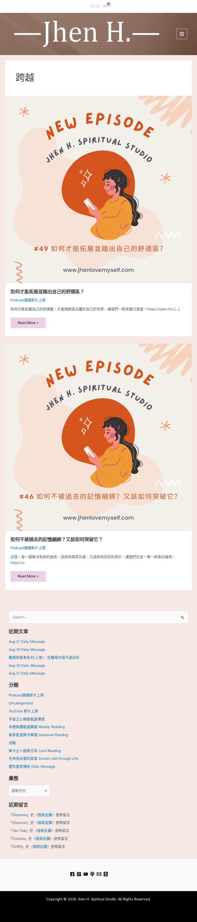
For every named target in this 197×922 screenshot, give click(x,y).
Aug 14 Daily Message (27, 665)
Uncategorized (21, 703)
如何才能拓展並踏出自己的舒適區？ (47, 291)
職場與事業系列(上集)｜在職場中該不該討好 (44, 657)
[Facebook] (72, 874)
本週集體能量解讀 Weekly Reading (37, 727)
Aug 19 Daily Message (27, 649)
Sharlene (19, 815)
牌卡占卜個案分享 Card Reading (35, 751)
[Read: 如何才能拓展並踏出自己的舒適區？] (98, 189)
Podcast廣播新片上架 (28, 300)
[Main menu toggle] (181, 34)
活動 (12, 743)
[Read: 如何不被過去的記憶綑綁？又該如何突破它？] (98, 437)
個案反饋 (45, 815)
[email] (99, 874)
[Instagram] (79, 874)
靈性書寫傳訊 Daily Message (32, 766)
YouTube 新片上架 (23, 711)
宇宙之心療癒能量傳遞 (27, 719)
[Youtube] (85, 874)
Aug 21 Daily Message (27, 641)
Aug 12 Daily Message (27, 673)
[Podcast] (92, 874)
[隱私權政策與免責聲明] (105, 874)
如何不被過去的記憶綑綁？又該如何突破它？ (57, 539)
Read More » (27, 321)
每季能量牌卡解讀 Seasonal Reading (38, 735)
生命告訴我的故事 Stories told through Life (43, 758)
